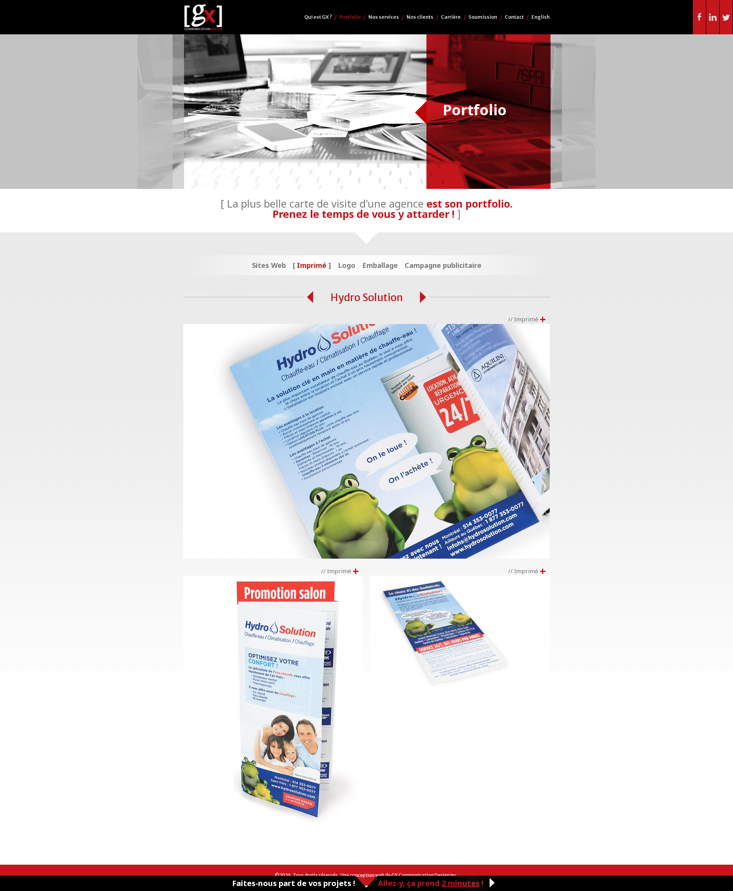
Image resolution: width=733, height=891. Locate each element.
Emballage (380, 265)
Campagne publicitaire (443, 265)
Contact (514, 17)
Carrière (451, 17)
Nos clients (420, 17)
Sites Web (269, 265)
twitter (726, 17)
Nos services (383, 17)
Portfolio (350, 17)
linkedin (713, 17)
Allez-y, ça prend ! (430, 883)
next (425, 297)
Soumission (482, 17)
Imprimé (311, 265)
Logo (346, 265)
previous (308, 297)
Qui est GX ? (318, 17)
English (540, 17)
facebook (699, 17)
